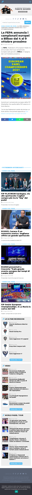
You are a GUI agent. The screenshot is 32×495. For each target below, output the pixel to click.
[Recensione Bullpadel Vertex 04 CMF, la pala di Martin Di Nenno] (5, 380)
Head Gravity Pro (15, 331)
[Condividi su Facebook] (5, 119)
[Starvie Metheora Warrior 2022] (5, 325)
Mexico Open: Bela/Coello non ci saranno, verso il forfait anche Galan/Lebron (19, 448)
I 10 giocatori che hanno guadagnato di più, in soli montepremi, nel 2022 (18, 422)
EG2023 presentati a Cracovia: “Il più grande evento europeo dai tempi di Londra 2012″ (15, 270)
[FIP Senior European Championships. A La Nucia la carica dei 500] (16, 292)
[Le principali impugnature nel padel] (5, 396)
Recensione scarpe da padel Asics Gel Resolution (19, 403)
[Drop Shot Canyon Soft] (5, 347)
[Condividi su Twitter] (12, 119)
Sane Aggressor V (15, 353)
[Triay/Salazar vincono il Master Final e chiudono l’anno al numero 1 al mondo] (5, 439)
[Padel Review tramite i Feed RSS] (26, 19)
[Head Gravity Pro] (5, 332)
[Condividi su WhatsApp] (19, 119)
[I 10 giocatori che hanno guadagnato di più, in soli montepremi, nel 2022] (5, 421)
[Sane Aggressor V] (5, 354)
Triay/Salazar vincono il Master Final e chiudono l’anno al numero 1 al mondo (19, 440)
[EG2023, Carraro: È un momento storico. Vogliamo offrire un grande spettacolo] (16, 219)
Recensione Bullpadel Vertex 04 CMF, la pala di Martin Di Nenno (18, 381)
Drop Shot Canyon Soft (17, 346)
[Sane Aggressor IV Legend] (5, 339)
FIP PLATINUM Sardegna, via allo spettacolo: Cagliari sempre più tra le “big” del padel (15, 197)
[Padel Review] (2, 2)
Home (3, 26)
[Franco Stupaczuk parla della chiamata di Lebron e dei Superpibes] (5, 388)
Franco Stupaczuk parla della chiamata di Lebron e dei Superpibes (18, 389)
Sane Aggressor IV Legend (18, 339)
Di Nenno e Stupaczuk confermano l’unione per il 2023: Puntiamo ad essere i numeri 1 (19, 457)
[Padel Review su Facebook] (13, 19)
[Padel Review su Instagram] (15, 19)
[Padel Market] (16, 9)
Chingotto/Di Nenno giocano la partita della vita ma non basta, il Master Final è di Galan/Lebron (19, 431)
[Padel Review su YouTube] (23, 19)
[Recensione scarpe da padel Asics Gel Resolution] (5, 404)
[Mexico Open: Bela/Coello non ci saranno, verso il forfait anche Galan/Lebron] (5, 447)
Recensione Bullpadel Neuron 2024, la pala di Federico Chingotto (17, 372)
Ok (16, 491)
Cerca (27, 22)
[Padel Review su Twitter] (20, 19)
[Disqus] (16, 141)
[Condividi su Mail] (27, 119)
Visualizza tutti (16, 359)
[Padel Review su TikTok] (18, 19)
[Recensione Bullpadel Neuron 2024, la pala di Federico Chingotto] (5, 371)
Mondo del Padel (11, 26)
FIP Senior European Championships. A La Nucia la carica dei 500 (16, 306)
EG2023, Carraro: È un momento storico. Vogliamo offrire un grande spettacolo (15, 233)
